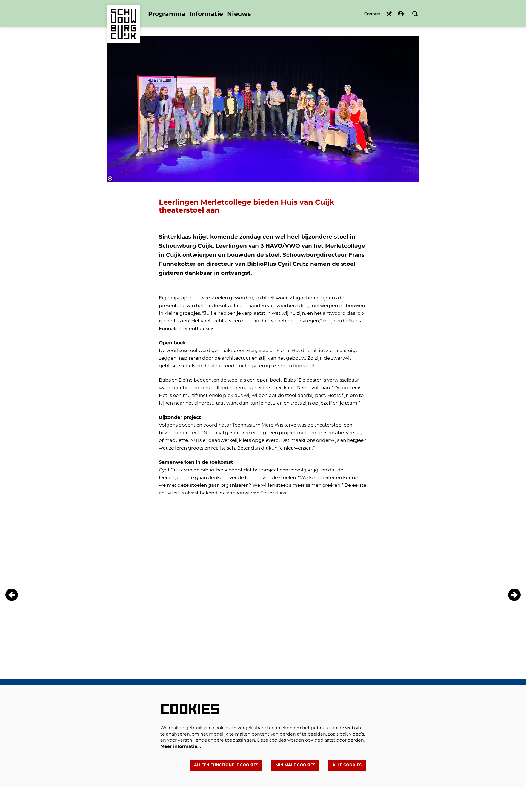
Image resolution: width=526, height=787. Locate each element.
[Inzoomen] (110, 178)
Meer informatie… (180, 746)
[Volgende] (514, 595)
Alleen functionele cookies (226, 764)
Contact (372, 13)
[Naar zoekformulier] (415, 14)
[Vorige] (11, 595)
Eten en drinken (389, 13)
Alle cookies (347, 764)
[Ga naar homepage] (123, 16)
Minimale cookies (295, 764)
